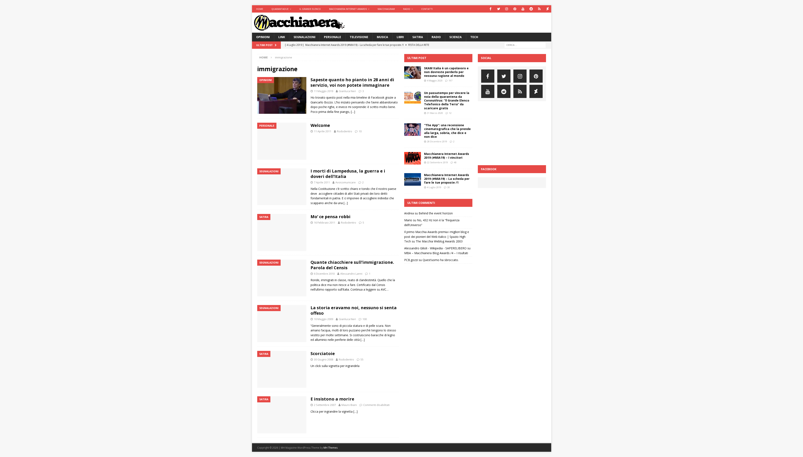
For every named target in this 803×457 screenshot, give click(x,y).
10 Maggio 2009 (323, 319)
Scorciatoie (323, 353)
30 (448, 187)
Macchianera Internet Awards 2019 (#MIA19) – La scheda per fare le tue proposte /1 (446, 178)
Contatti (427, 8)
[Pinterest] (515, 9)
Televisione (359, 37)
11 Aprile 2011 (322, 131)
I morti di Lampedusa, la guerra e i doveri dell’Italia (348, 173)
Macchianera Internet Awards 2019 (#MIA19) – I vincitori (446, 156)
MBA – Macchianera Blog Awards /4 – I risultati (436, 253)
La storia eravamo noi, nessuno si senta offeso (354, 310)
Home (259, 8)
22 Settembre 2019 (437, 162)
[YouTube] (523, 9)
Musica (382, 37)
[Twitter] (498, 9)
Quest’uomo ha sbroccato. (441, 260)
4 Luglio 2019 (434, 187)
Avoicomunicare (345, 182)
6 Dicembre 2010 (324, 273)
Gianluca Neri (347, 91)
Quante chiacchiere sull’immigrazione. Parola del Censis (352, 264)
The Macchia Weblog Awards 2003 (439, 241)
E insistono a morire (332, 399)
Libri (400, 37)
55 (362, 359)
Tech (474, 37)
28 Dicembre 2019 (437, 141)
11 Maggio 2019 (323, 91)
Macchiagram (386, 8)
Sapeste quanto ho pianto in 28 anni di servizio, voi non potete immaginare (352, 82)
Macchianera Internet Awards (348, 8)
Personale (332, 37)
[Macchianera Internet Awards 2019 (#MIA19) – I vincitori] (412, 158)
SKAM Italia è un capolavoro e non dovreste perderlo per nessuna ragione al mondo (446, 72)
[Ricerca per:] (525, 45)
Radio (406, 8)
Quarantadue (280, 8)
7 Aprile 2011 (322, 182)
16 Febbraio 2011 (324, 222)
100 (364, 319)
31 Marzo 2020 (435, 113)
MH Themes (331, 447)
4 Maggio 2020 (434, 80)
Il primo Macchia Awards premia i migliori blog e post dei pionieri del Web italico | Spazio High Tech (436, 236)
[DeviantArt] (547, 9)
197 (450, 80)
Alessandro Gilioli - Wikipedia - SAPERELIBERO (435, 248)
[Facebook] (490, 9)
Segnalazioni (304, 37)
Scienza (455, 37)
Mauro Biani (349, 405)
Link (281, 37)
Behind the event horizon (436, 213)
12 (450, 113)
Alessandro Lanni (351, 273)
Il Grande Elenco (310, 8)
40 (455, 162)
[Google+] (539, 9)
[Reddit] (531, 9)
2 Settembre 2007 (325, 405)
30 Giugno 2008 (323, 359)
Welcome (320, 125)
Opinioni (263, 37)
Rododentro (344, 131)
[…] (353, 112)
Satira (417, 37)
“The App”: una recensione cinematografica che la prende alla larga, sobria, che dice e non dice (447, 131)
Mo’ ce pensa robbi (330, 216)
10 (360, 131)
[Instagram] (506, 9)
